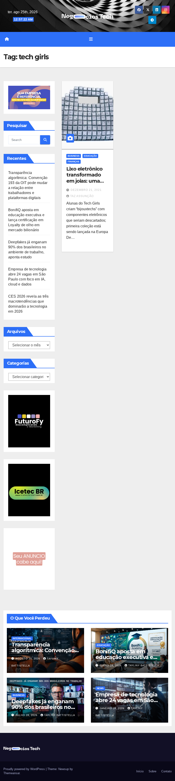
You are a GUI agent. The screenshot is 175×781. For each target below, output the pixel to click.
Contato (166, 771)
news (100, 688)
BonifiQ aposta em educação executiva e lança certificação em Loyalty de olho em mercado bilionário (26, 220)
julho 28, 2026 (111, 665)
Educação (90, 156)
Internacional (22, 638)
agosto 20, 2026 (28, 658)
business (74, 156)
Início (139, 771)
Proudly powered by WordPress (24, 769)
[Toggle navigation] (90, 39)
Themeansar (11, 773)
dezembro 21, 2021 (86, 190)
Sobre (152, 771)
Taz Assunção (82, 196)
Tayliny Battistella (143, 665)
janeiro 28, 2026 (112, 708)
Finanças (73, 161)
